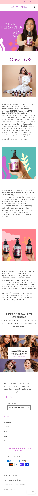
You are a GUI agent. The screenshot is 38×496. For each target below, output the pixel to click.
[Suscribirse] (31, 456)
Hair (5, 431)
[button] (2, 7)
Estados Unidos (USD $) (17, 407)
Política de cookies (11, 489)
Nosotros (7, 422)
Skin (5, 441)
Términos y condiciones (12, 480)
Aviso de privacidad (11, 475)
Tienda (6, 427)
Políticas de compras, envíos (14, 485)
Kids (5, 436)
